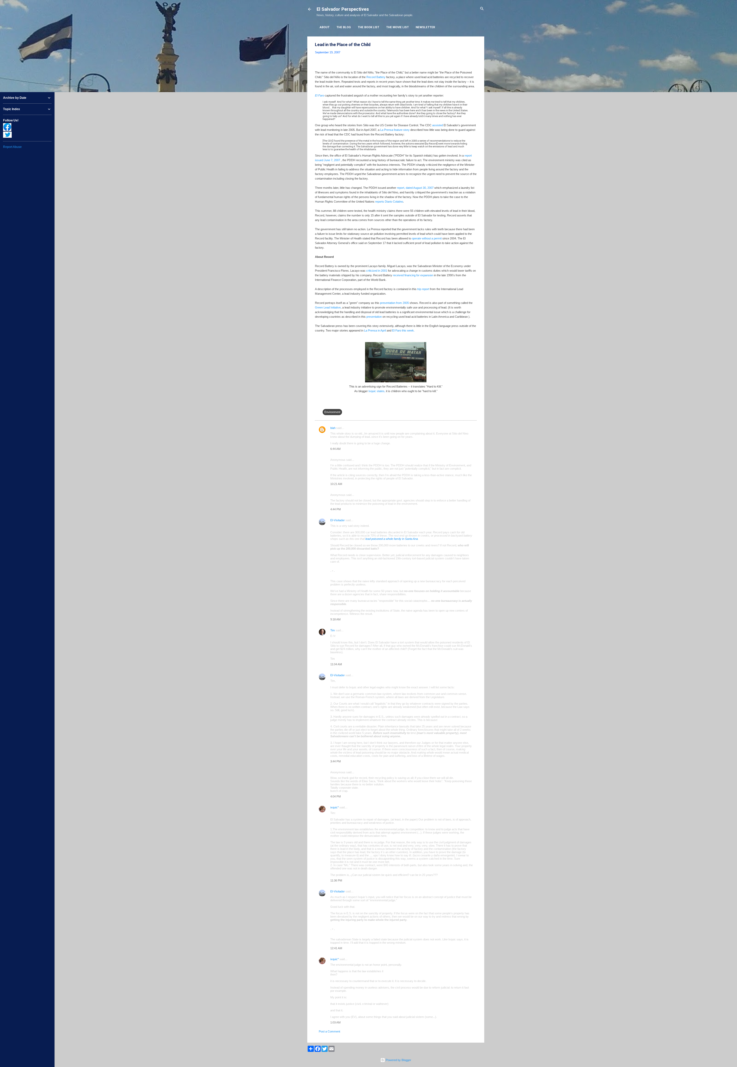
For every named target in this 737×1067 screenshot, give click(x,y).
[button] (474, 44)
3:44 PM (335, 761)
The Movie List (397, 27)
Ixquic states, (376, 391)
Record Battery (375, 77)
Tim (332, 630)
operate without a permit (426, 238)
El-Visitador (337, 520)
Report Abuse (12, 146)
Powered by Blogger (398, 1060)
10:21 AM (336, 484)
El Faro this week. (403, 330)
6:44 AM (335, 448)
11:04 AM (336, 664)
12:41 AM (336, 948)
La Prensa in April (375, 330)
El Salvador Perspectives (342, 9)
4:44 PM (335, 509)
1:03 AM (335, 1022)
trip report (423, 289)
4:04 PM (335, 796)
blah (332, 428)
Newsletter (425, 27)
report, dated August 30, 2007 (415, 187)
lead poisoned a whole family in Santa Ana (391, 538)
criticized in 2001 (376, 270)
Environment (332, 412)
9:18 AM (335, 619)
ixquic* (334, 807)
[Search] (482, 9)
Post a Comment (329, 1031)
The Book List (368, 27)
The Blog (343, 27)
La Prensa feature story (395, 129)
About (325, 27)
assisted (437, 125)
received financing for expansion (413, 275)
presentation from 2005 (394, 302)
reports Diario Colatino (389, 201)
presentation (374, 316)
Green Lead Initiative (328, 307)
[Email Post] (325, 404)
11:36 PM (336, 880)
